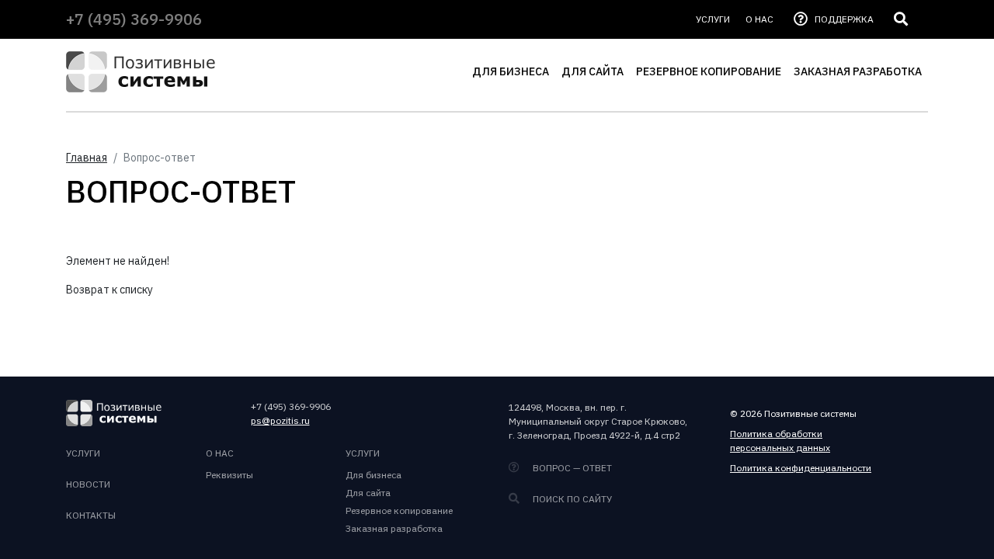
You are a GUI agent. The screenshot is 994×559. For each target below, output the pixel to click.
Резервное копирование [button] (708, 71)
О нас (220, 453)
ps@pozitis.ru (280, 420)
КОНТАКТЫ (91, 515)
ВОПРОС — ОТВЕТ (571, 468)
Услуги (363, 453)
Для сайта (368, 492)
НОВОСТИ (88, 484)
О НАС (759, 19)
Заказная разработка (394, 528)
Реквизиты (229, 475)
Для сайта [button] (592, 71)
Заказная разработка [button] (858, 71)
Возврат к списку (109, 290)
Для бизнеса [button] (510, 71)
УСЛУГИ (713, 19)
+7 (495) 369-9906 (134, 19)
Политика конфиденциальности (800, 468)
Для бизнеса (373, 475)
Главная (86, 158)
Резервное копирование (399, 510)
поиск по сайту (571, 499)
